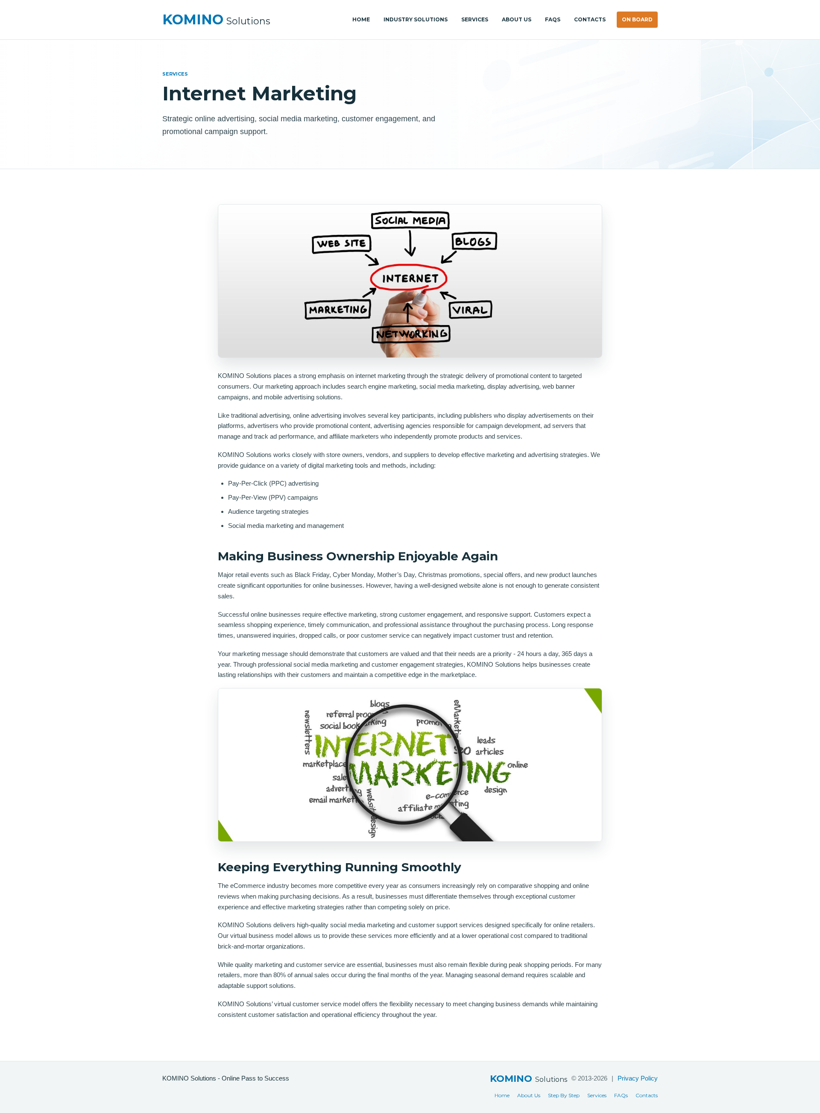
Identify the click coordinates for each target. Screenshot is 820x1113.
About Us (516, 19)
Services (474, 19)
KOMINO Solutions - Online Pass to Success (225, 1078)
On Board (637, 19)
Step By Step (564, 1095)
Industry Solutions (416, 19)
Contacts (590, 19)
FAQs (552, 19)
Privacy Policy (638, 1078)
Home (361, 19)
